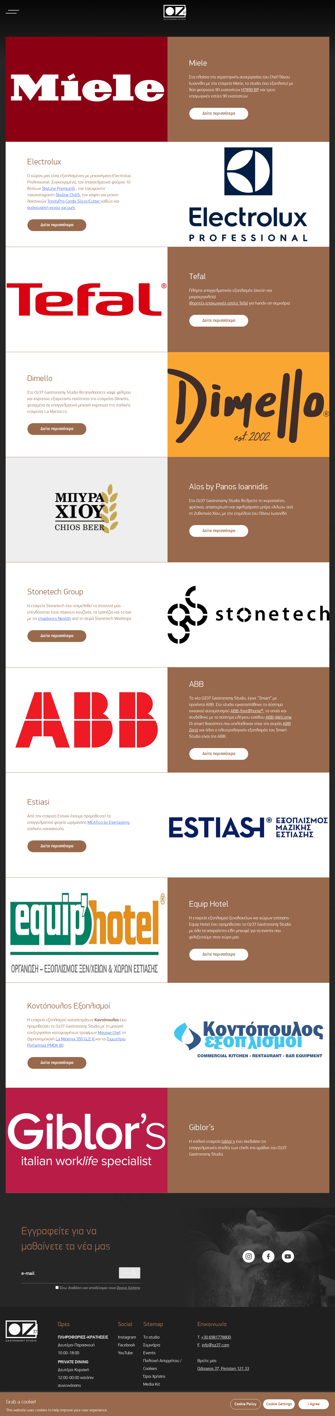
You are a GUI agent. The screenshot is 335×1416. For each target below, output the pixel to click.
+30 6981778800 (216, 1337)
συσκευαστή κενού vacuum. (51, 208)
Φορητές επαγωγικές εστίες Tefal (218, 303)
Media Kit (151, 1384)
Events (149, 1353)
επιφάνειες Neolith (54, 619)
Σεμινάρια (151, 1345)
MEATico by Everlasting (108, 823)
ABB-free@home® (247, 711)
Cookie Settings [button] (279, 1404)
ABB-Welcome (279, 717)
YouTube (125, 1353)
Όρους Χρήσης (128, 1288)
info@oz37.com (215, 1345)
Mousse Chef (109, 1033)
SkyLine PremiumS (58, 189)
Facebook (126, 1345)
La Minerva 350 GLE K (75, 1039)
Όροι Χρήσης (154, 1377)
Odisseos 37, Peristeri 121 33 (223, 1369)
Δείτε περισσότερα (218, 113)
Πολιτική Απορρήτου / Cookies (162, 1365)
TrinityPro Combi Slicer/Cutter (74, 201)
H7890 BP (250, 90)
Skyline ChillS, (68, 195)
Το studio (151, 1337)
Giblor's (228, 1142)
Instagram (127, 1337)
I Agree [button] (314, 1404)
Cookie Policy (245, 1404)
